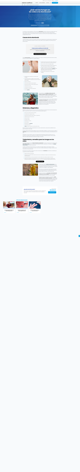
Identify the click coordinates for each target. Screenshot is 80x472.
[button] (40, 25)
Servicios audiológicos (42, 2)
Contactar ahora (52, 192)
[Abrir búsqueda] (50, 2)
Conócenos (47, 2)
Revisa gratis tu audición (40, 161)
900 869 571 (53, 190)
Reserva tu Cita (55, 2)
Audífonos (37, 2)
